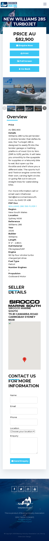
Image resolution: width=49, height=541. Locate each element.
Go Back (25, 69)
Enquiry (14, 436)
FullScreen (25, 61)
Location (14, 428)
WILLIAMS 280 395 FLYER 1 (22, 206)
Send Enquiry (20, 461)
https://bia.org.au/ (24, 521)
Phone (13, 417)
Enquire (25, 45)
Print (25, 53)
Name (13, 395)
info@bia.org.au (24, 519)
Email (13, 406)
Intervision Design (24, 536)
